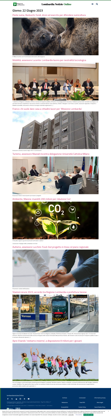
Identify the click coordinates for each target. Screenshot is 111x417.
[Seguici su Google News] (25, 399)
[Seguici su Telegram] (16, 399)
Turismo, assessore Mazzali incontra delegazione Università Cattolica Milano (50, 154)
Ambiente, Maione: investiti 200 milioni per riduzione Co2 (41, 199)
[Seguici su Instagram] (21, 399)
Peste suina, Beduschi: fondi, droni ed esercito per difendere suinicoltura (49, 15)
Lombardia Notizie (52, 4)
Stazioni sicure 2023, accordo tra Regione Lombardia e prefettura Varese (49, 292)
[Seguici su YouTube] (29, 399)
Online (67, 4)
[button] (92, 4)
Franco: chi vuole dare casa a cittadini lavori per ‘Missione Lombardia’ (47, 109)
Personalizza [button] (79, 414)
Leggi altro (71, 414)
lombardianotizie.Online (15, 395)
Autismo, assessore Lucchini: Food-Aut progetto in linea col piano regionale (50, 247)
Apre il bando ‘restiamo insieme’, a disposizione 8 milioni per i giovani (47, 341)
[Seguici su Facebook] (8, 399)
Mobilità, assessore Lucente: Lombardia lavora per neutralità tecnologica (49, 60)
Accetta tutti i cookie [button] (88, 414)
